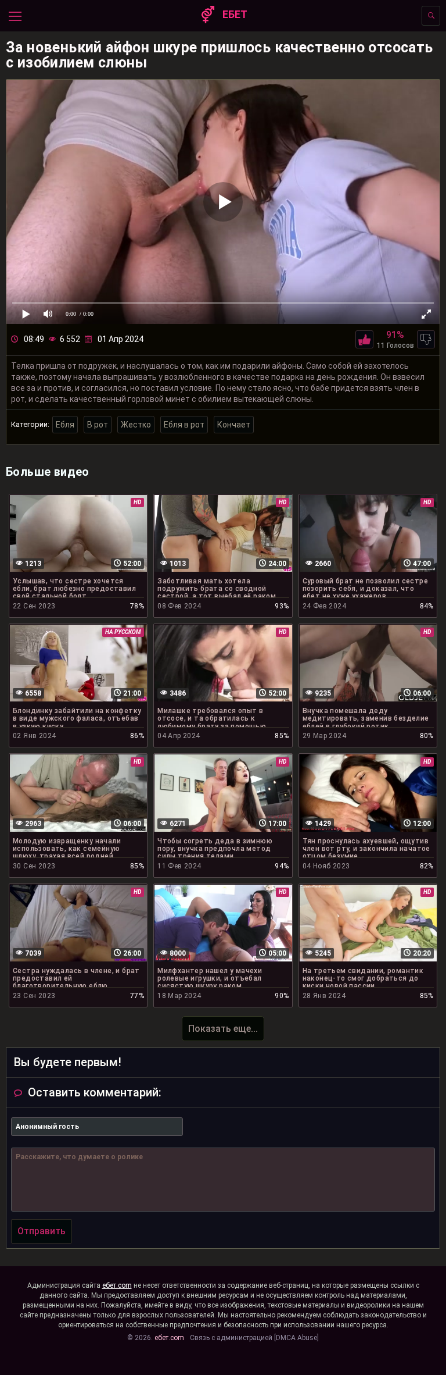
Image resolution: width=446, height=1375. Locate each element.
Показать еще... (223, 1028)
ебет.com (117, 1285)
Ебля (65, 424)
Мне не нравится (426, 339)
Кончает (233, 424)
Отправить (41, 1231)
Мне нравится (364, 339)
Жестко (136, 424)
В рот (97, 424)
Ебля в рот (184, 424)
